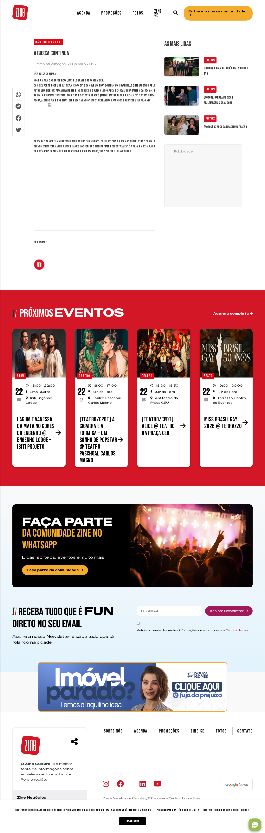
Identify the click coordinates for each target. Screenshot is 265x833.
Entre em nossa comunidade (217, 11)
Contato (245, 731)
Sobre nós (113, 731)
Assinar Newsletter (227, 611)
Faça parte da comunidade (53, 570)
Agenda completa (231, 313)
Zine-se (159, 13)
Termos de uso (237, 630)
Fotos (137, 13)
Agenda (83, 13)
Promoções (111, 13)
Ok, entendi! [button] (132, 821)
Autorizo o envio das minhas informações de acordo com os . (193, 630)
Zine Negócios (31, 797)
